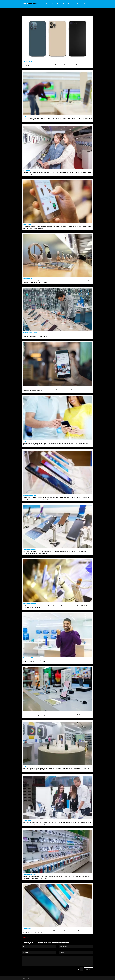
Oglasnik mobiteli (27, 62)
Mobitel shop (26, 170)
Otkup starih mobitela (77, 3)
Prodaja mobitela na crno (29, 604)
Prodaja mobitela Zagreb (29, 874)
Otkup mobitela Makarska (29, 441)
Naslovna (48, 3)
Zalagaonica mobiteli (88, 3)
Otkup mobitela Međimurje (30, 116)
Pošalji (88, 969)
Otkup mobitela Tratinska (29, 495)
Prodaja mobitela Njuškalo (29, 549)
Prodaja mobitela (27, 279)
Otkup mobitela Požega (29, 712)
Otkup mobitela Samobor (29, 387)
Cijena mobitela (27, 225)
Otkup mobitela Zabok (28, 658)
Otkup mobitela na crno (29, 766)
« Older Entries (25, 937)
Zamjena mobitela (27, 929)
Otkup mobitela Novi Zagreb (30, 333)
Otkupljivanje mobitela (66, 3)
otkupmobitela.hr (30, 978)
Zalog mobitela (27, 820)
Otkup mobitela (55, 3)
